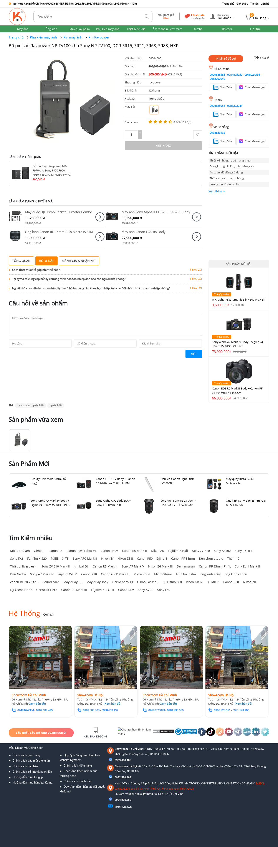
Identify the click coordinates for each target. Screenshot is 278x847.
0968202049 (217, 79)
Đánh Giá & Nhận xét (79, 261)
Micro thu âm (20, 551)
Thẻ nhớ (233, 558)
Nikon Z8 (157, 551)
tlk (147, 16)
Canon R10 (89, 574)
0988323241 (234, 106)
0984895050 (234, 75)
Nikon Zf (107, 558)
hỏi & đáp (46, 261)
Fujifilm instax (186, 574)
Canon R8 (55, 551)
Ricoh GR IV (194, 582)
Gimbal (39, 551)
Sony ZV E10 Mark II (55, 566)
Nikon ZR (249, 582)
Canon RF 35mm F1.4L (215, 566)
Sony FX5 (163, 590)
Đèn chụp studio (211, 558)
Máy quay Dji (72, 582)
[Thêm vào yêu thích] (197, 134)
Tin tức (254, 3)
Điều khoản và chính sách (26, 747)
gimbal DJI (81, 566)
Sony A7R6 (145, 590)
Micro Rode (142, 574)
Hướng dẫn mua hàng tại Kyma (32, 782)
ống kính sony (210, 574)
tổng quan (21, 261)
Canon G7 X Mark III (115, 574)
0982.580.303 (123, 777)
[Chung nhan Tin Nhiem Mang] (134, 732)
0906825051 (217, 106)
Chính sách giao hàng (26, 755)
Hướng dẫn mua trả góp (28, 777)
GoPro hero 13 (122, 582)
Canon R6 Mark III (74, 590)
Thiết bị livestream (23, 566)
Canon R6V (126, 590)
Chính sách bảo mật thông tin (31, 760)
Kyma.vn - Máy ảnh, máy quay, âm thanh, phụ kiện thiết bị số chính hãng (17, 16)
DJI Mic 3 (213, 582)
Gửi (194, 354)
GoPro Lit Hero (46, 590)
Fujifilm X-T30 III (102, 590)
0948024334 (252, 75)
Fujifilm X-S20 (37, 558)
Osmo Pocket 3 (147, 582)
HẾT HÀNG (163, 145)
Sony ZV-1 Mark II (247, 566)
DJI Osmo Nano (21, 590)
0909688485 (217, 75)
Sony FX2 (16, 558)
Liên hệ (265, 3)
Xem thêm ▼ (216, 191)
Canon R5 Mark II (105, 566)
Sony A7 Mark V (133, 566)
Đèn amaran (186, 566)
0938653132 (217, 133)
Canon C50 (231, 582)
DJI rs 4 (162, 558)
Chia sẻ (264, 58)
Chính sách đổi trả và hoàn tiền (32, 771)
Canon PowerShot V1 (81, 551)
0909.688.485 (123, 760)
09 (116, 799)
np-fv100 (56, 405)
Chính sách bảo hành (26, 766)
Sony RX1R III (244, 551)
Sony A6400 (222, 551)
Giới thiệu (242, 3)
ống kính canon (236, 574)
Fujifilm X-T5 (60, 558)
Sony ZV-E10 (201, 551)
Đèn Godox (18, 574)
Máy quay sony (97, 582)
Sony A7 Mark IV (41, 574)
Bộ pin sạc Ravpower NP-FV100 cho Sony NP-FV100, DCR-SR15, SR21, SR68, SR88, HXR (94, 45)
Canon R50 (145, 558)
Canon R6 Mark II (134, 551)
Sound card (51, 582)
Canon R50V (109, 551)
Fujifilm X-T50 (67, 574)
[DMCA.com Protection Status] (163, 732)
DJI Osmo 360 (172, 582)
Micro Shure (163, 574)
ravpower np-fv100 (30, 405)
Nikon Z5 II (125, 558)
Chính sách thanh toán (78, 781)
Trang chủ (228, 3)
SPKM (17, 216)
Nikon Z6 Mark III (160, 566)
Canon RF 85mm (183, 558)
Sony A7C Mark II (85, 558)
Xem (99, 216)
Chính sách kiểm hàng (78, 765)
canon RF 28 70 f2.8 (24, 582)
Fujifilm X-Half (178, 551)
